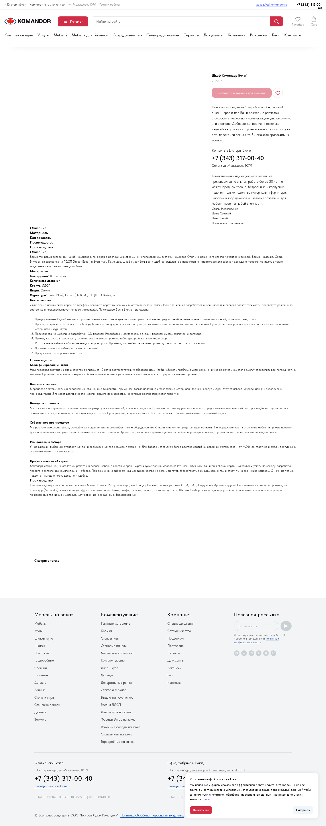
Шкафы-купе (43, 638)
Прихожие (41, 653)
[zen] (266, 653)
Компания (236, 35)
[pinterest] (273, 653)
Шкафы (39, 646)
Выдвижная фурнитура (117, 697)
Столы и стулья (45, 697)
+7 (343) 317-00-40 (309, 6)
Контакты (293, 35)
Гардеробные (44, 660)
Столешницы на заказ (116, 734)
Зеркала (40, 719)
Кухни (38, 631)
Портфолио (175, 646)
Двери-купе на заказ (116, 712)
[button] (298, 21)
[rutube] (258, 653)
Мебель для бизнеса (90, 35)
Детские (40, 683)
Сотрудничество (127, 35)
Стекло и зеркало (113, 690)
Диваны (40, 712)
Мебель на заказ (53, 614)
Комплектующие (18, 35)
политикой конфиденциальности (256, 640)
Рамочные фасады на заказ (120, 727)
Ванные (40, 690)
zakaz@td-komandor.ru (271, 4)
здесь (206, 799)
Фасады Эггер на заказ (118, 719)
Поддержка (175, 638)
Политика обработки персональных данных (152, 815)
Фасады (107, 675)
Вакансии (258, 35)
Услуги (43, 35)
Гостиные (41, 675)
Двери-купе (109, 668)
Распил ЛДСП (111, 705)
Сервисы (191, 35)
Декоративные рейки (116, 683)
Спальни (40, 668)
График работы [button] (109, 4)
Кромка (106, 631)
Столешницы (110, 638)
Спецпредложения (162, 35)
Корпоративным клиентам (47, 4)
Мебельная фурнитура (117, 653)
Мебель (60, 35)
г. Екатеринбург (15, 4)
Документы (213, 35)
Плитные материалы (116, 624)
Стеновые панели (47, 705)
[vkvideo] (251, 653)
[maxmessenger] (237, 653)
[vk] (244, 653)
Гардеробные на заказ (117, 742)
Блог (276, 35)
